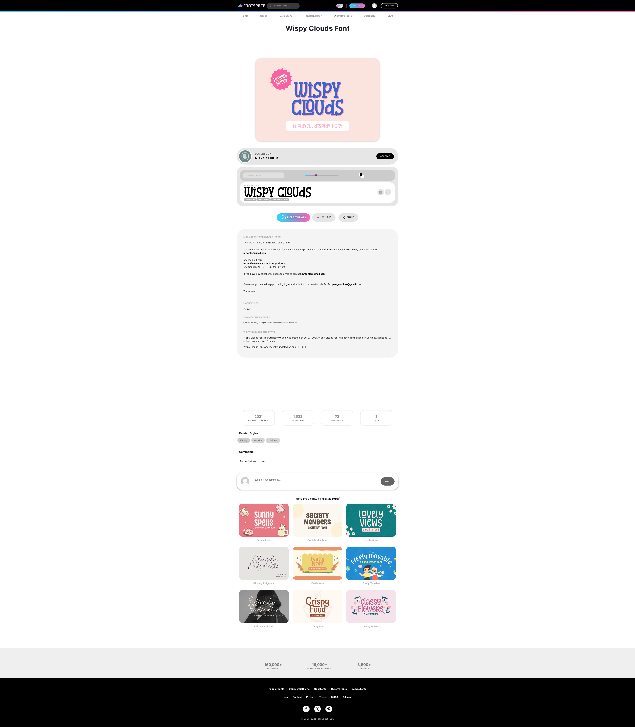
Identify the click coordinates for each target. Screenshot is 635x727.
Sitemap (347, 697)
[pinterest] (328, 709)
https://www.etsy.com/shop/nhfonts (264, 263)
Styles (263, 15)
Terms (322, 697)
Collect (326, 217)
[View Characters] (380, 192)
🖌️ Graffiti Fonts (343, 15)
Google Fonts (358, 688)
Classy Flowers (371, 626)
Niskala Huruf (266, 158)
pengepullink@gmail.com (346, 284)
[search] (283, 6)
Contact (385, 156)
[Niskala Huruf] (246, 156)
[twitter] (317, 709)
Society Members (317, 540)
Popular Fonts (276, 688)
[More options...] (388, 192)
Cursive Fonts (339, 688)
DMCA (334, 697)
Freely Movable (371, 583)
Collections (286, 15)
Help (285, 697)
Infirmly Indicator (264, 626)
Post (388, 481)
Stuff (390, 15)
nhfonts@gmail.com (255, 253)
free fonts (273, 669)
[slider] (316, 175)
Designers (370, 15)
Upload (357, 6)
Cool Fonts (320, 688)
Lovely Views (371, 540)
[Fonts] (252, 5)
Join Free (389, 6)
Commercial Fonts (299, 688)
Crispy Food (317, 626)
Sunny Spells (264, 540)
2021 (258, 416)
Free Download (296, 217)
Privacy (310, 697)
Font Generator (313, 15)
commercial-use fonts (319, 669)
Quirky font (274, 337)
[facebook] (306, 709)
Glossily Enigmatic (264, 583)
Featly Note (317, 583)
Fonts (245, 15)
